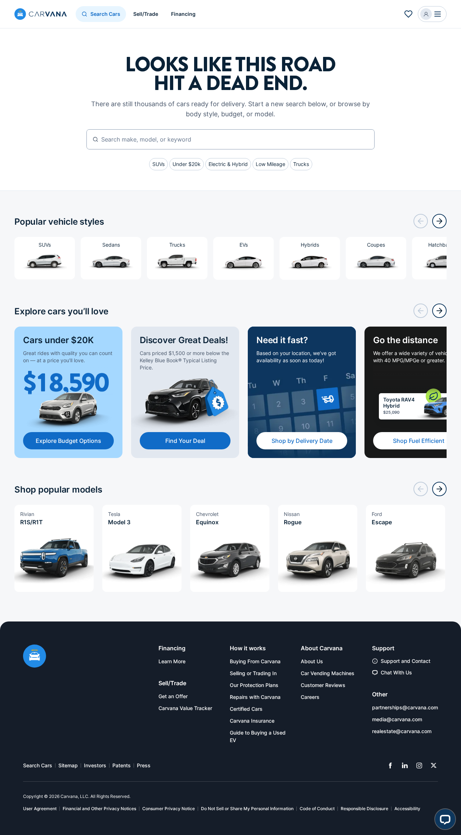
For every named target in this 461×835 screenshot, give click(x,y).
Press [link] (144, 765)
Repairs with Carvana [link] (255, 697)
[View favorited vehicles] (408, 14)
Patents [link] (121, 765)
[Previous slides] (420, 221)
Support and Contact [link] (405, 661)
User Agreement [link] (40, 808)
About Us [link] (312, 661)
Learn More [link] (171, 661)
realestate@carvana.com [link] (401, 731)
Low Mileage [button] (270, 164)
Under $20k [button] (187, 164)
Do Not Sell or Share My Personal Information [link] (247, 808)
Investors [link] (95, 765)
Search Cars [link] (37, 765)
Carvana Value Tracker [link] (185, 708)
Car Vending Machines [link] (327, 673)
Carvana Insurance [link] (252, 721)
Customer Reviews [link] (323, 685)
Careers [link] (310, 697)
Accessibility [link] (407, 808)
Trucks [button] (301, 164)
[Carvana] (40, 15)
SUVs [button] (158, 164)
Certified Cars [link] (246, 709)
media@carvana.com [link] (397, 719)
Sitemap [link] (68, 765)
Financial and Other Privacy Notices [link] (99, 808)
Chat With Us (396, 672)
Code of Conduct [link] (317, 808)
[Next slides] (439, 221)
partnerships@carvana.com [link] (405, 707)
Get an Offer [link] (173, 696)
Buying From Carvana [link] (255, 661)
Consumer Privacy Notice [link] (168, 808)
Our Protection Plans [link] (254, 685)
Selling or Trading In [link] (253, 673)
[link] (390, 765)
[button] (432, 14)
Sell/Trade (145, 14)
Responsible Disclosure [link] (364, 808)
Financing (183, 14)
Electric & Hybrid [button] (228, 164)
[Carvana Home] (34, 657)
